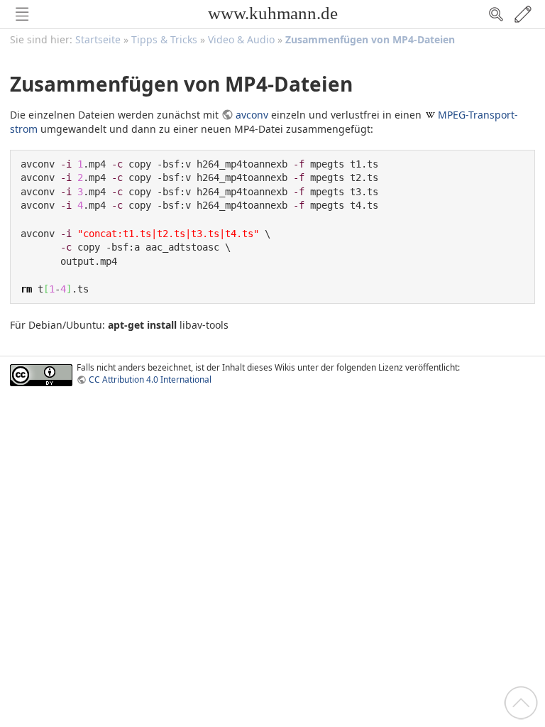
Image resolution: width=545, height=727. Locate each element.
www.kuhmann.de (273, 13)
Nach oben (521, 703)
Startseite (98, 39)
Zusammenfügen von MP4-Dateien (370, 39)
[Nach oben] (521, 702)
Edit (523, 14)
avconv (252, 114)
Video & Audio (241, 39)
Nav (22, 14)
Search (496, 14)
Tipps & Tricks (164, 39)
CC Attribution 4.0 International (150, 379)
